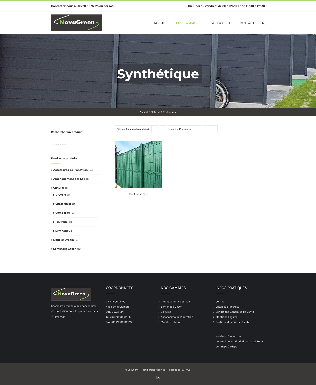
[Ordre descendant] (163, 125)
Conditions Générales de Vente (235, 311)
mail (112, 6)
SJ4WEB (186, 369)
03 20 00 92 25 (88, 6)
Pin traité (61, 222)
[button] (263, 23)
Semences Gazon (64, 248)
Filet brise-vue (138, 194)
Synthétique (63, 231)
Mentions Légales (227, 317)
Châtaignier (63, 203)
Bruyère (60, 194)
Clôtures (58, 187)
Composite (62, 212)
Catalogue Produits (227, 306)
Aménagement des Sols (69, 179)
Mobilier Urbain (63, 239)
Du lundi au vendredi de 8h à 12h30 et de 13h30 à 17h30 (226, 6)
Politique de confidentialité (233, 322)
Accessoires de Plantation (70, 170)
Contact (220, 301)
